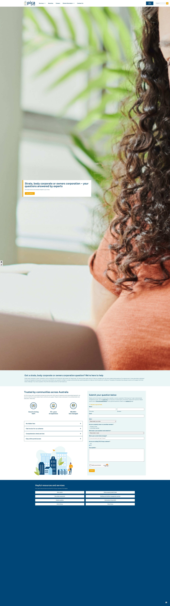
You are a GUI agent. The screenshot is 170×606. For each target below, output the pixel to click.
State (90, 419)
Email (90, 413)
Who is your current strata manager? (98, 435)
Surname (119, 411)
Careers (58, 3)
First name (91, 411)
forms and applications (101, 401)
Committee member (94, 428)
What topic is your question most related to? (100, 430)
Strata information (68, 3)
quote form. (105, 399)
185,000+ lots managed (73, 412)
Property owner (93, 426)
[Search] (167, 3)
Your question (92, 447)
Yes (91, 443)
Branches (50, 3)
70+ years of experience (53, 412)
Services (41, 3)
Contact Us (80, 3)
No (91, 445)
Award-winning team (33, 412)
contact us (128, 401)
